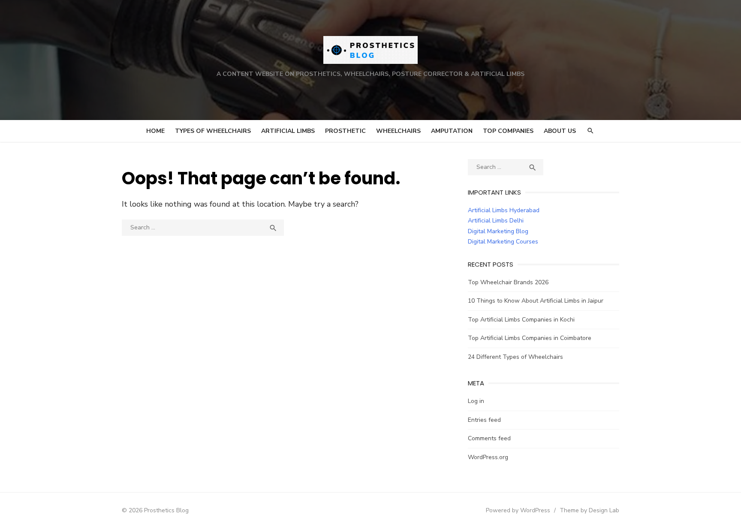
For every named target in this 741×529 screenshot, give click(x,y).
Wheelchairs (398, 131)
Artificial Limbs (288, 131)
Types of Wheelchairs (213, 131)
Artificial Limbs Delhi (496, 220)
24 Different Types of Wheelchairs (515, 357)
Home (155, 131)
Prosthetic (345, 131)
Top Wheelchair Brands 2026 (508, 282)
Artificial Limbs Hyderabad (503, 210)
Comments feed (489, 438)
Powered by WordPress (518, 510)
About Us (560, 131)
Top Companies (508, 131)
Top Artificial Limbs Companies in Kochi (521, 320)
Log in (476, 401)
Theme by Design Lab (589, 510)
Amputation (452, 131)
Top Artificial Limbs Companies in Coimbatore (529, 338)
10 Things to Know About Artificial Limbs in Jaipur (535, 301)
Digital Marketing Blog (498, 231)
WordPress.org (488, 457)
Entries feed (484, 420)
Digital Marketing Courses (503, 241)
